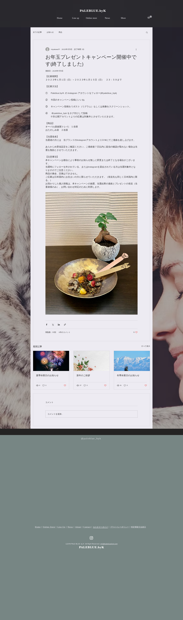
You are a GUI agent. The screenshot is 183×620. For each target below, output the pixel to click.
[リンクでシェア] (65, 324)
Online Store (49, 527)
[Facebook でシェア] (46, 324)
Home (38, 527)
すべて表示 (145, 346)
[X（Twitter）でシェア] (53, 324)
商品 (60, 32)
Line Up (61, 527)
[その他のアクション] (136, 49)
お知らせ (50, 32)
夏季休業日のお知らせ (47, 375)
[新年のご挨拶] (92, 361)
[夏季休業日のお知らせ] (51, 361)
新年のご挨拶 (83, 375)
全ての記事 (37, 32)
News (70, 527)
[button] (149, 17)
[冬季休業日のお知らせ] (132, 361)
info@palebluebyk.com (109, 544)
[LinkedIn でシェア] (59, 324)
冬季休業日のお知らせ (128, 375)
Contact (87, 527)
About (78, 527)
